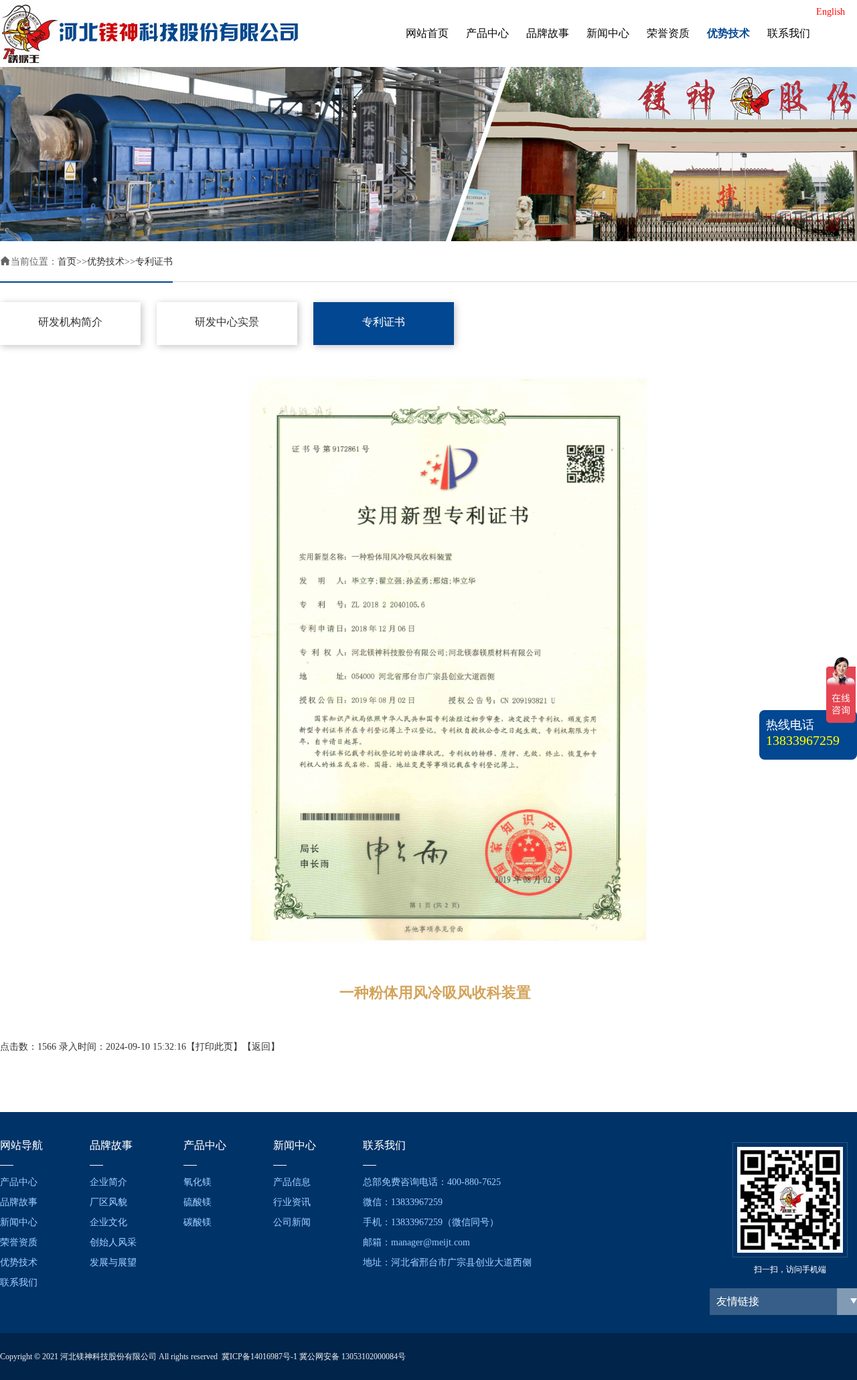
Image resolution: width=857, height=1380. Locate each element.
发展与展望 (113, 1262)
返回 (261, 1047)
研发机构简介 (70, 322)
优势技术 (728, 33)
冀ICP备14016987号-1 (259, 1356)
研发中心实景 (227, 322)
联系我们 (788, 33)
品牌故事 (547, 33)
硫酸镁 (197, 1202)
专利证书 (154, 262)
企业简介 (108, 1182)
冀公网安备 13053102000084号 (352, 1356)
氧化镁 (197, 1182)
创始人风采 (113, 1242)
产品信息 (292, 1182)
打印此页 (214, 1047)
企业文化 (108, 1222)
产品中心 (487, 33)
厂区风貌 (108, 1202)
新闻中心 (608, 33)
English (830, 12)
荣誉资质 (668, 33)
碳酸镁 (197, 1222)
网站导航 (21, 1145)
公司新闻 (292, 1222)
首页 (67, 262)
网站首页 (427, 33)
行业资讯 (292, 1202)
